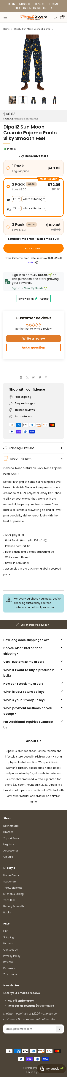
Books (7, 912)
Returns (8, 943)
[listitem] (33, 624)
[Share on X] (27, 377)
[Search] (55, 17)
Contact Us (10, 949)
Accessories (10, 850)
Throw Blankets (12, 888)
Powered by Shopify (33, 1067)
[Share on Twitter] (33, 377)
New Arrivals (11, 826)
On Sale (8, 857)
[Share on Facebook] (21, 377)
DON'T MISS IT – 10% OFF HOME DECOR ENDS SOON (33, 6)
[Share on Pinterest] (40, 377)
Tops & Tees (11, 838)
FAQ (5, 931)
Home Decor (11, 875)
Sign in (16, 288)
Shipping (8, 118)
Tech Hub (9, 900)
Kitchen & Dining (13, 894)
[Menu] (5, 17)
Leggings (9, 844)
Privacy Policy (11, 956)
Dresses (8, 832)
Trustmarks (10, 974)
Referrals (9, 968)
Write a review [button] (33, 338)
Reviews (8, 962)
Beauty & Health (13, 906)
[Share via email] (46, 377)
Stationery (10, 881)
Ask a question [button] (33, 347)
